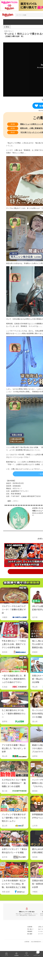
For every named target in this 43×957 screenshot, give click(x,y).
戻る (7, 27)
